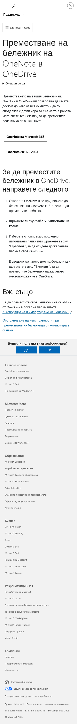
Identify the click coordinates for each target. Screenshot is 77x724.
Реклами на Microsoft (16, 559)
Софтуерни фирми (14, 631)
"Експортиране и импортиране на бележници (36, 312)
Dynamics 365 (12, 546)
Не (49, 350)
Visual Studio (11, 638)
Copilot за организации (17, 371)
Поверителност (34, 704)
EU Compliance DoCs (58, 710)
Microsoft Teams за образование (21, 474)
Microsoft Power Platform (17, 624)
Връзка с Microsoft (14, 704)
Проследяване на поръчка (18, 429)
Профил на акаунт (14, 409)
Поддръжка (12, 14)
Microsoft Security (14, 533)
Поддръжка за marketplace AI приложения (27, 605)
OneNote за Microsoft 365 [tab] (26, 136)
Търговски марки (13, 710)
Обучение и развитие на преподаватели (25, 494)
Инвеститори (11, 670)
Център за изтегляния (16, 416)
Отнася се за (15, 83)
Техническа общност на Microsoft (22, 611)
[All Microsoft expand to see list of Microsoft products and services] (5, 6)
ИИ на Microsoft (13, 526)
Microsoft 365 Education (17, 481)
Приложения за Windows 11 (19, 390)
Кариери (9, 657)
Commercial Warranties (17, 442)
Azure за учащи (13, 507)
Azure (8, 540)
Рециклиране (11, 436)
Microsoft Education (15, 461)
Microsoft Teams (13, 572)
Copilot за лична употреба (18, 377)
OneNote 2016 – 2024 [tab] (22, 152)
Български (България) (22, 681)
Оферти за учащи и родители (20, 501)
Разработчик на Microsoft (18, 591)
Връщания (10, 423)
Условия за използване (57, 704)
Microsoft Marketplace (16, 618)
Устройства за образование (19, 468)
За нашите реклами (35, 710)
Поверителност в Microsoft (19, 663)
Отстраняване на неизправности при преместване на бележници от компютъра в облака (35, 325)
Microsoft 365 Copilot (15, 566)
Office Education (13, 488)
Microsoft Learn (13, 598)
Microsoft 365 (12, 384)
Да (26, 350)
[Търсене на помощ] (14, 5)
